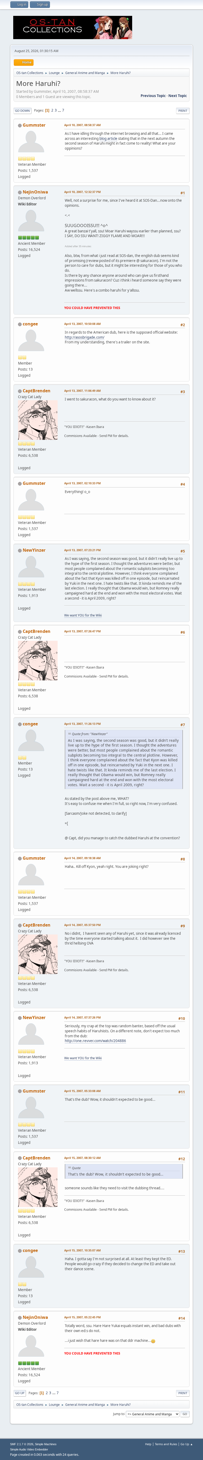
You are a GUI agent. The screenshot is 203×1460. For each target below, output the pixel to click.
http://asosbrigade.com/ (84, 337)
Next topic (177, 95)
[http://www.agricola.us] (20, 601)
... (60, 110)
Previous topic (153, 95)
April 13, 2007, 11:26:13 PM (82, 724)
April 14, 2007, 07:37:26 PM (82, 1017)
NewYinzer (34, 550)
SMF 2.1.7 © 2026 (21, 1444)
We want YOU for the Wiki (83, 615)
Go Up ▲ (187, 1444)
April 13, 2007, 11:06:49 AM (82, 391)
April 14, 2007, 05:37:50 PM (82, 925)
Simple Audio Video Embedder (29, 1449)
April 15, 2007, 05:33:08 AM (82, 1091)
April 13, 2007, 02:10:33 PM (82, 483)
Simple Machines (46, 1444)
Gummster (34, 125)
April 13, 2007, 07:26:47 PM (82, 631)
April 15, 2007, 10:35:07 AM (82, 1250)
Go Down (22, 111)
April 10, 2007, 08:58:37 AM (82, 125)
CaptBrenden (36, 391)
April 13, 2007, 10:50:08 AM (82, 324)
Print (182, 111)
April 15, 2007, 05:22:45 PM (82, 1317)
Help (148, 1444)
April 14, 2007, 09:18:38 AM (82, 858)
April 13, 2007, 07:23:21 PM (82, 550)
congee (30, 324)
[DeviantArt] (20, 461)
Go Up (19, 1393)
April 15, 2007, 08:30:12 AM (82, 1158)
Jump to (118, 1413)
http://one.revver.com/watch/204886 (95, 1040)
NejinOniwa (35, 192)
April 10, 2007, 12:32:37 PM (82, 192)
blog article (108, 138)
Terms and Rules (166, 1444)
